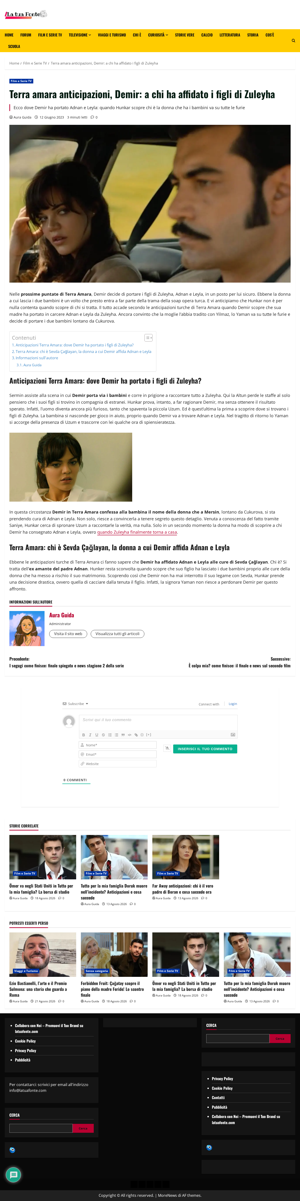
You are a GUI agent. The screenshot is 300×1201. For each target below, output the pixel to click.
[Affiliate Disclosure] (157, 1184)
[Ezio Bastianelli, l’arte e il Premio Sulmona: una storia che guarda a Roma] (42, 954)
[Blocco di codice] (129, 735)
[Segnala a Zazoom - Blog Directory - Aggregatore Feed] (12, 1149)
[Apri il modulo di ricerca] (293, 40)
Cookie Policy (25, 1041)
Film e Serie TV (50, 35)
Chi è (137, 35)
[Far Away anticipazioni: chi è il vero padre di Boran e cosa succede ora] (185, 857)
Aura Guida (22, 117)
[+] (148, 734)
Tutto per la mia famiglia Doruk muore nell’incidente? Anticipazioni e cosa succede (114, 891)
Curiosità (156, 35)
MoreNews (167, 1195)
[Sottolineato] (97, 735)
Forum (25, 35)
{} (142, 734)
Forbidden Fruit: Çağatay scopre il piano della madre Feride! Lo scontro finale (112, 989)
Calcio (207, 35)
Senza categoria (97, 971)
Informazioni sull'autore (37, 357)
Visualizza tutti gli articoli (117, 633)
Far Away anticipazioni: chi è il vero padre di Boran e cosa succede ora (182, 889)
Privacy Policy (25, 1050)
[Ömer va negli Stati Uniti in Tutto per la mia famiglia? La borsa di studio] (42, 857)
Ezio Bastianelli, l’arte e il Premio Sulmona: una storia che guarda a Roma (38, 989)
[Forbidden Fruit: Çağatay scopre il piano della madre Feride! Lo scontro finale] (114, 954)
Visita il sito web (68, 633)
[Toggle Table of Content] (146, 338)
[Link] (136, 735)
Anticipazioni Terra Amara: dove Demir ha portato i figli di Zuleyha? (75, 345)
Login (232, 703)
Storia (253, 35)
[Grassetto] (83, 735)
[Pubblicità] (150, 1184)
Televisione (78, 35)
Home (9, 35)
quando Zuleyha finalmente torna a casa (137, 532)
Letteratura (230, 35)
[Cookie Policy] (165, 1184)
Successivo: (240, 662)
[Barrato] (103, 735)
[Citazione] (123, 735)
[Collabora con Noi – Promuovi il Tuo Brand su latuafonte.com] (142, 1184)
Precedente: (66, 662)
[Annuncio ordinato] (110, 735)
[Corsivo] (90, 735)
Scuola (14, 46)
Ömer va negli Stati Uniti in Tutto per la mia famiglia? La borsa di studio (41, 889)
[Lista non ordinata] (116, 735)
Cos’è (270, 35)
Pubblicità (22, 1060)
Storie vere (184, 35)
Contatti (218, 1097)
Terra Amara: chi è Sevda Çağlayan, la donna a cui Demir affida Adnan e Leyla (83, 351)
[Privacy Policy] (134, 1184)
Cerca (14, 1115)
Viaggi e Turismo (112, 35)
